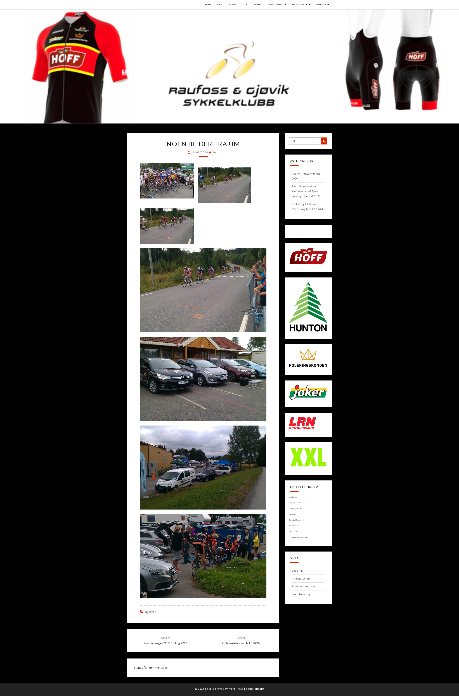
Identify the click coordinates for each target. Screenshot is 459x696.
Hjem (208, 4)
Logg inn (297, 570)
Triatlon (257, 4)
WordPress (235, 688)
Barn (219, 4)
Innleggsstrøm (301, 578)
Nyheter (150, 612)
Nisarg (259, 688)
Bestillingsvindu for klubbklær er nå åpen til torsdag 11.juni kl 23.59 (306, 191)
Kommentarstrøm (303, 586)
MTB (245, 4)
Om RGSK (321, 4)
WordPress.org (301, 594)
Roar (215, 152)
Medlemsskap (300, 4)
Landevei (232, 4)
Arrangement (276, 4)
